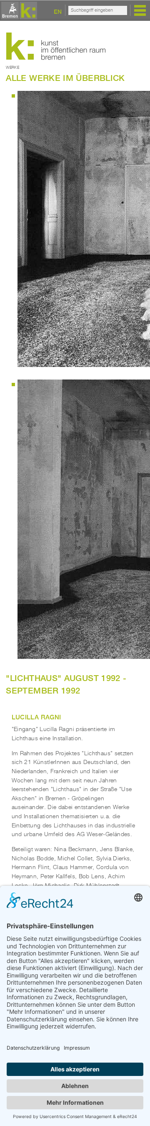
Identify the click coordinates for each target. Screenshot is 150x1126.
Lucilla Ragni (36, 717)
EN (58, 11)
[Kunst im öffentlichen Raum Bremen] (18, 11)
